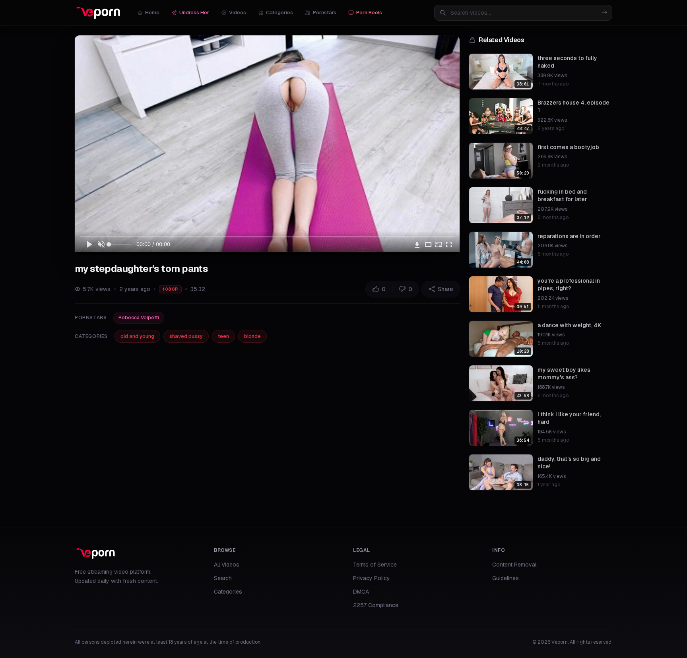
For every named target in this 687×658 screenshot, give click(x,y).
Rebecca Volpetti (138, 317)
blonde (252, 336)
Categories (279, 12)
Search (223, 578)
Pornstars (324, 12)
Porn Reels (369, 12)
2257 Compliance (375, 605)
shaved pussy (186, 336)
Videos (237, 12)
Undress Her (194, 12)
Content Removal (514, 564)
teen (223, 336)
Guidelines (505, 578)
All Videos (226, 564)
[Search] (604, 12)
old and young (137, 336)
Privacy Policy (371, 578)
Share (445, 289)
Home (152, 12)
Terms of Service (375, 564)
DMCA (361, 591)
